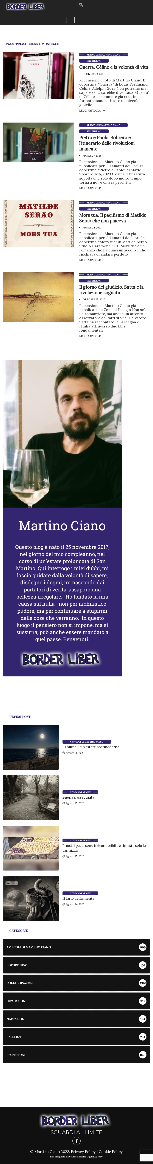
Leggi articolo (90, 110)
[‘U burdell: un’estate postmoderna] (31, 747)
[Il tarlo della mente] (31, 898)
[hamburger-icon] (70, 20)
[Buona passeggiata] (31, 797)
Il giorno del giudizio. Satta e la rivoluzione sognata (111, 290)
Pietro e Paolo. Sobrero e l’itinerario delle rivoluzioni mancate (107, 143)
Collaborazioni (80, 792)
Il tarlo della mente (78, 898)
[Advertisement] (76, 700)
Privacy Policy (83, 1151)
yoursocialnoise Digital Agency (85, 1156)
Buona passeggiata (78, 797)
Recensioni (94, 61)
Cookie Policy (111, 1151)
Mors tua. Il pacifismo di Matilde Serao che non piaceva (112, 218)
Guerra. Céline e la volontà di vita (113, 67)
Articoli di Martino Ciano (103, 54)
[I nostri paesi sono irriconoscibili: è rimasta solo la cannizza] (31, 848)
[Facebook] (76, 1141)
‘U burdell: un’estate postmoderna (91, 747)
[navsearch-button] (81, 5)
